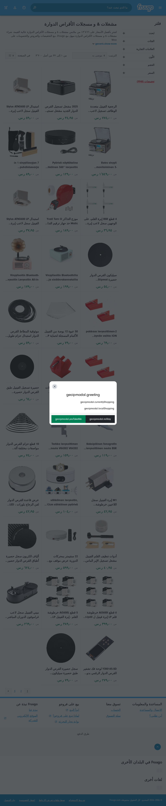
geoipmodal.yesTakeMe (68, 419)
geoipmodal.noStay (100, 419)
